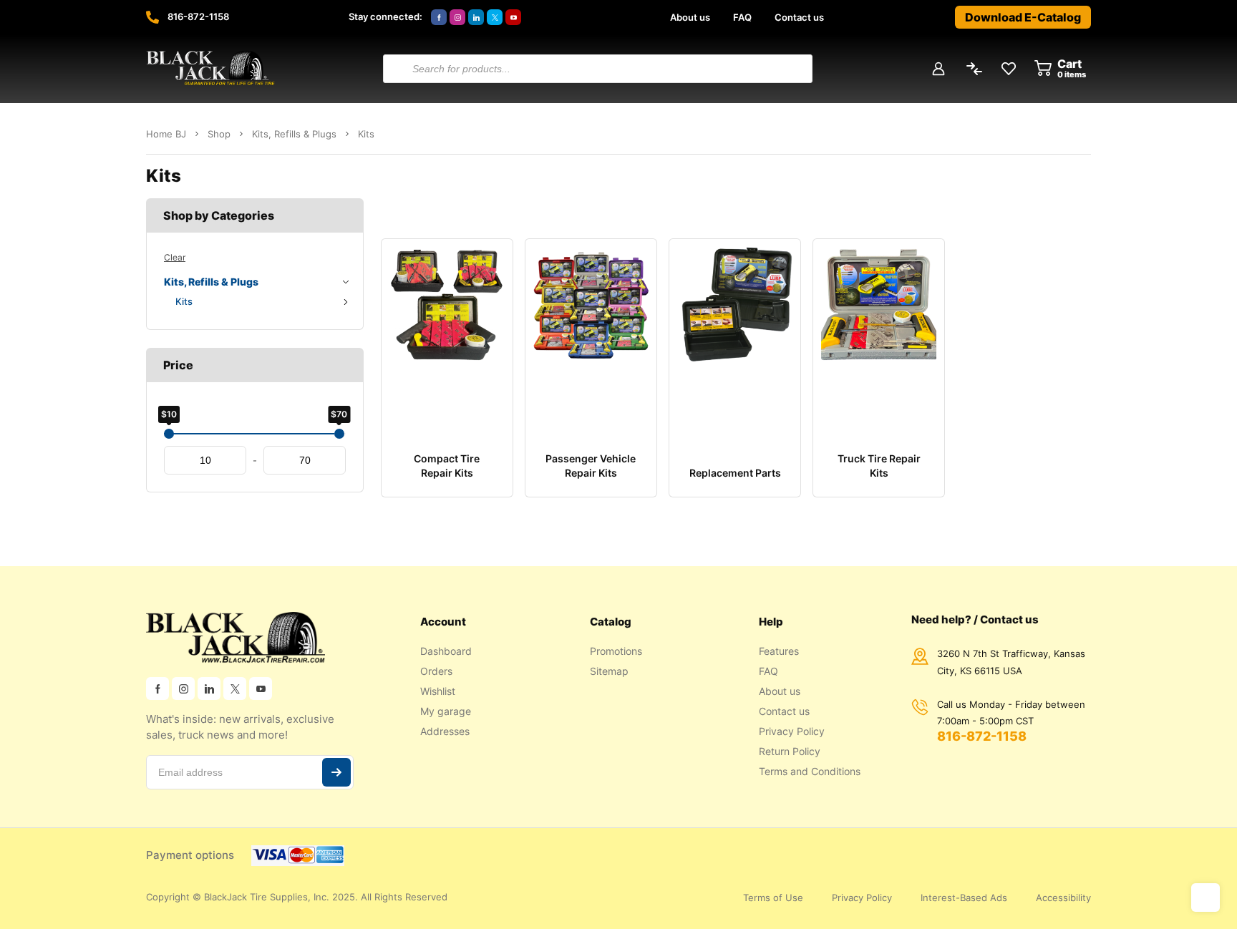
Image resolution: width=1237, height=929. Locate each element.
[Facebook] (439, 17)
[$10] (169, 434)
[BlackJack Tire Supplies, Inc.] (210, 68)
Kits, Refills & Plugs (294, 134)
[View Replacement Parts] (734, 336)
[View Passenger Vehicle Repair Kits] (591, 336)
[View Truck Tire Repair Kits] (878, 336)
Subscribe (336, 772)
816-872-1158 (198, 16)
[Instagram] (457, 17)
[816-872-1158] (152, 17)
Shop (219, 134)
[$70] (339, 434)
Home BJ (166, 134)
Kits (184, 301)
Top (1205, 897)
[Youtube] (513, 17)
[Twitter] (495, 17)
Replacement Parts (735, 473)
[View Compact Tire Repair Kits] (447, 336)
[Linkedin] (476, 17)
